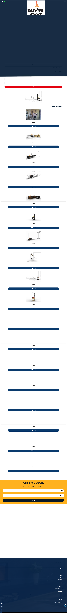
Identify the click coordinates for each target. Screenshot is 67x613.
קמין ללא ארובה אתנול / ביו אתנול (28, 552)
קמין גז (61, 551)
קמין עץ (61, 552)
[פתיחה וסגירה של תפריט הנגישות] (65, 605)
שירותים (61, 532)
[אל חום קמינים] (33, 7)
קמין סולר (32, 551)
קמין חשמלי (60, 554)
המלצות (61, 530)
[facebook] (1, 605)
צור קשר (61, 534)
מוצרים (61, 528)
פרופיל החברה (60, 526)
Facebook (60, 561)
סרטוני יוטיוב (60, 536)
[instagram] (1, 607)
